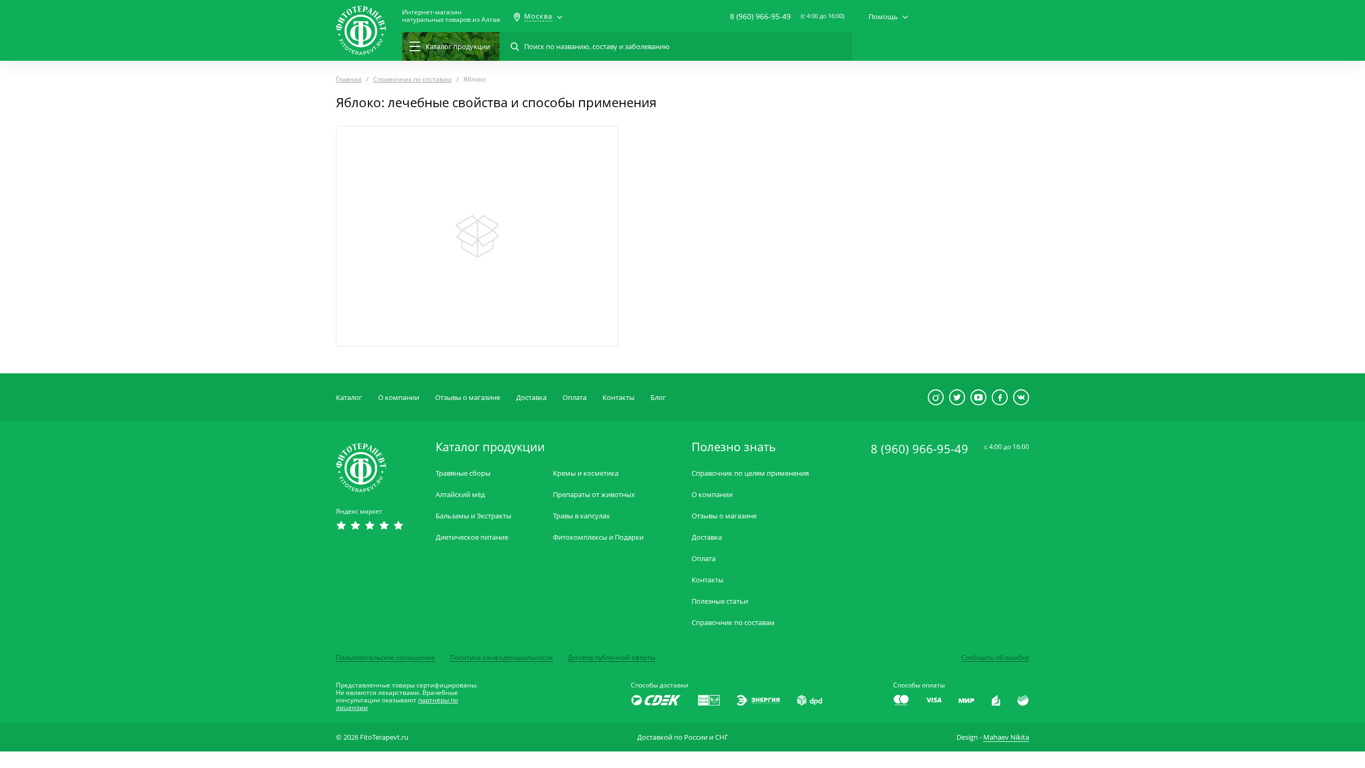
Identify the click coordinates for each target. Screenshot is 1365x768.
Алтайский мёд (460, 494)
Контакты (619, 397)
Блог (658, 397)
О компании (398, 397)
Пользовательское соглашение (385, 657)
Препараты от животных (594, 494)
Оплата (575, 397)
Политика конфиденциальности (501, 657)
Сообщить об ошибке (995, 657)
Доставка (531, 397)
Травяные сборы (463, 473)
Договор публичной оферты (611, 657)
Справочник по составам (733, 622)
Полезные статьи (720, 601)
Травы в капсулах (581, 516)
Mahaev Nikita (1006, 737)
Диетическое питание (472, 537)
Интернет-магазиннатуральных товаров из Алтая (451, 16)
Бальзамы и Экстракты (473, 516)
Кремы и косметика (586, 473)
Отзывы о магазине (467, 397)
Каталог (349, 397)
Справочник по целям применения (750, 473)
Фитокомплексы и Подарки (598, 537)
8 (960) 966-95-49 (760, 16)
